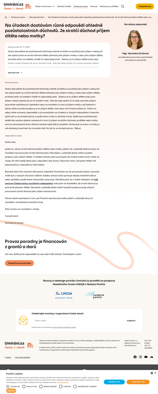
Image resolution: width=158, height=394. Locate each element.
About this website (22, 357)
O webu (8, 357)
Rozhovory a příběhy (109, 6)
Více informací (62, 382)
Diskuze (93, 6)
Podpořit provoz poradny (19, 263)
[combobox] (152, 373)
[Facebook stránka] (135, 357)
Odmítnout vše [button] (138, 382)
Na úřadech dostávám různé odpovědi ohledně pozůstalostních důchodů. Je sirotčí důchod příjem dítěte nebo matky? (100, 17)
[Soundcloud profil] (151, 357)
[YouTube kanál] (146, 357)
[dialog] (79, 382)
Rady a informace (43, 6)
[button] (53, 390)
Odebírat (131, 321)
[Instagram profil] (140, 357)
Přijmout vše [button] (114, 382)
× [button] (155, 373)
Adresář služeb (64, 6)
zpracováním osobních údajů (64, 327)
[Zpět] (13, 6)
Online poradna (80, 6)
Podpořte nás (145, 6)
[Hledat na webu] (122, 6)
